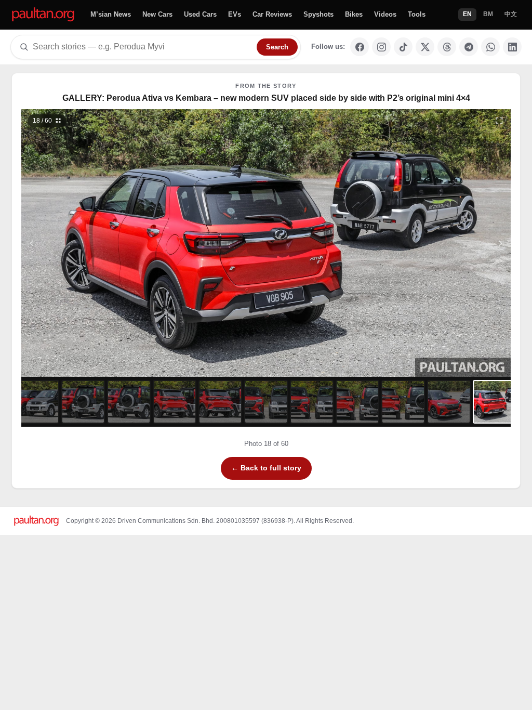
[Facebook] (359, 46)
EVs (234, 14)
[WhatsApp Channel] (490, 46)
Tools (416, 14)
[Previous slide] (82, 243)
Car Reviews (272, 14)
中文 (510, 14)
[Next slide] (450, 243)
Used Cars (200, 14)
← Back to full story (266, 468)
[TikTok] (403, 46)
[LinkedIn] (512, 46)
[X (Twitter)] (425, 46)
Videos (385, 14)
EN (467, 14)
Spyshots (318, 14)
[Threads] (446, 46)
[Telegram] (468, 46)
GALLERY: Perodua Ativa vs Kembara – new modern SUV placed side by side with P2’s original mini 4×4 (266, 98)
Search (277, 47)
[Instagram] (381, 46)
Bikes (354, 14)
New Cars (157, 14)
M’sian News (110, 14)
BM (488, 14)
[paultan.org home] (43, 15)
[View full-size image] (499, 120)
